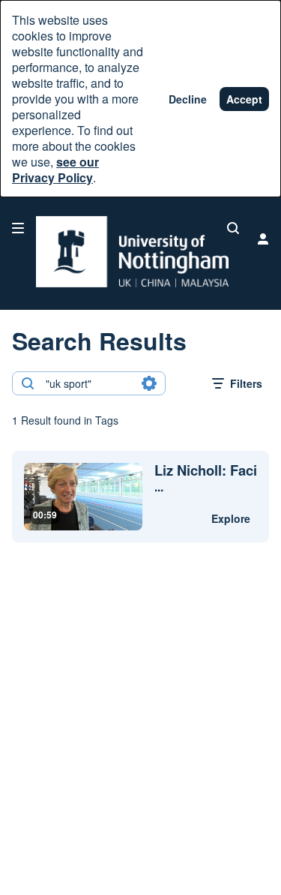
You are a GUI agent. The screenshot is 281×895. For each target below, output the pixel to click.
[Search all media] (233, 228)
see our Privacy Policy (55, 169)
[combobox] (88, 383)
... (205, 478)
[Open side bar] (18, 228)
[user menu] (263, 239)
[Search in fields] (149, 383)
